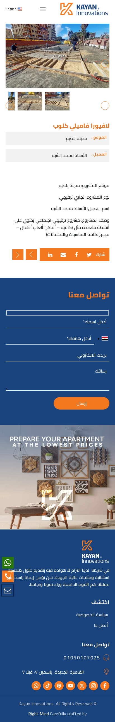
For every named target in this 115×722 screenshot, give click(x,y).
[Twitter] (89, 254)
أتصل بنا (101, 625)
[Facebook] (76, 254)
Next (10, 63)
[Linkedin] (50, 254)
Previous (105, 63)
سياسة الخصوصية (92, 614)
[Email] (63, 254)
